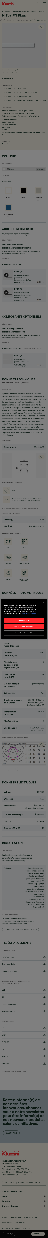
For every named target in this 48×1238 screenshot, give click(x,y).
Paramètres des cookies (24, 633)
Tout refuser (24, 620)
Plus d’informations (29, 613)
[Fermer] (43, 602)
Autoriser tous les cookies (24, 627)
